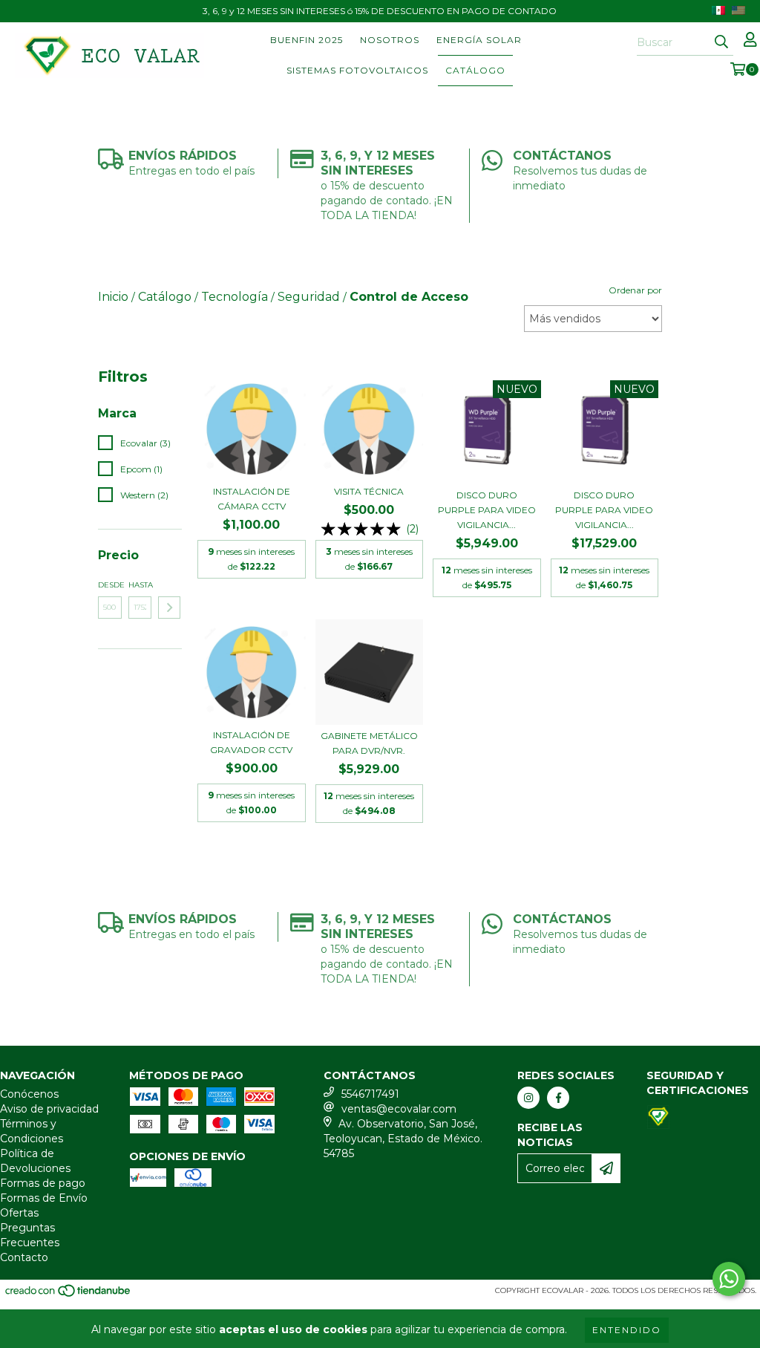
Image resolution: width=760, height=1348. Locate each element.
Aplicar (169, 607)
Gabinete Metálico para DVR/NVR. (369, 743)
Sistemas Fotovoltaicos (357, 70)
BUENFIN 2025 (306, 39)
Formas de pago (42, 1183)
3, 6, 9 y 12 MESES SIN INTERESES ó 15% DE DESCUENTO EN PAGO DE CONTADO (380, 10)
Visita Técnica (369, 491)
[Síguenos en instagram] (528, 1098)
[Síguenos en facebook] (558, 1098)
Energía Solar (479, 39)
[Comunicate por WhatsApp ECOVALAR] (728, 1279)
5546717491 (370, 1094)
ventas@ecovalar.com (398, 1109)
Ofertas (19, 1213)
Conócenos (29, 1094)
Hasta (140, 585)
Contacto (24, 1257)
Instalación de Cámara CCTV (251, 499)
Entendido (626, 1329)
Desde (110, 585)
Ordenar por (635, 290)
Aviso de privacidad (49, 1109)
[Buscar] (721, 42)
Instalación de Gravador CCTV (251, 742)
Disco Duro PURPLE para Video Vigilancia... (487, 509)
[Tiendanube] (69, 1295)
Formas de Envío (44, 1198)
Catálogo (475, 70)
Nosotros (389, 39)
